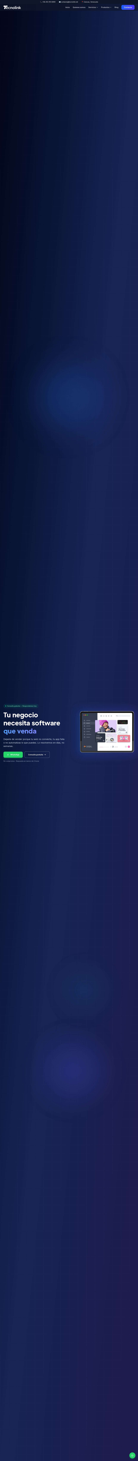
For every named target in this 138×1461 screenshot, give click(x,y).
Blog (116, 7)
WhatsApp (14, 755)
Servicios (92, 7)
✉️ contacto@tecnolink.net (68, 2)
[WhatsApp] (132, 1455)
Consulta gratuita (35, 755)
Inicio (67, 7)
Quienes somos (79, 7)
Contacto (128, 7)
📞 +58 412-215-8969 (47, 2)
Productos (105, 7)
